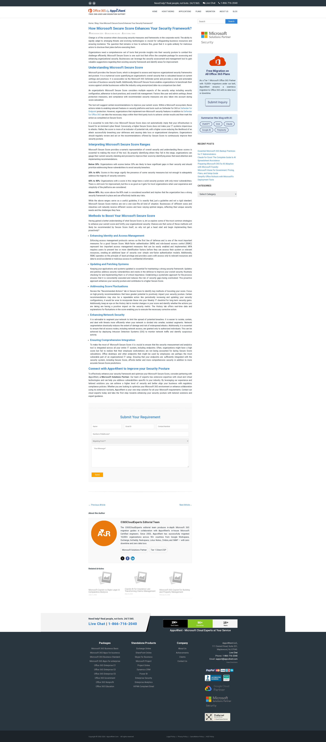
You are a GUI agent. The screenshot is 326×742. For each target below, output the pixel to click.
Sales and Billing (113, 33)
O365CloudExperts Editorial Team (140, 522)
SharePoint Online (144, 653)
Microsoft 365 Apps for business (105, 653)
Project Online (143, 665)
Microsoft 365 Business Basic (104, 648)
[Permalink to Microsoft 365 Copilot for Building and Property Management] (175, 578)
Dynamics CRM (143, 669)
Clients (182, 657)
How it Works (168, 11)
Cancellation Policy (197, 737)
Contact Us (182, 661)
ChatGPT (206, 124)
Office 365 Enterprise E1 (105, 665)
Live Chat (210, 3)
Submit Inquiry (217, 102)
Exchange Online (143, 648)
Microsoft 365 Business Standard (105, 657)
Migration (210, 11)
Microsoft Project (143, 661)
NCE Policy (210, 737)
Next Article (185, 505)
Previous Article (97, 505)
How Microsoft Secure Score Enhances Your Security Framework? (140, 28)
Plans (198, 11)
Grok (218, 124)
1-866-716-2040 (228, 3)
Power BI (143, 674)
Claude (229, 124)
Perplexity (221, 130)
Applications (185, 11)
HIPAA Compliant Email (143, 686)
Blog (235, 11)
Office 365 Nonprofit (105, 682)
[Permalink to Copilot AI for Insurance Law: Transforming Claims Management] (140, 577)
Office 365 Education (105, 686)
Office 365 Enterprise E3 (105, 669)
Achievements (182, 653)
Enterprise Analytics (144, 682)
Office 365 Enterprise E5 (105, 674)
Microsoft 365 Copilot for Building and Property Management (174, 591)
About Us (224, 11)
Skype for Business (143, 657)
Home (154, 11)
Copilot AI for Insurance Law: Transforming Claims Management (140, 590)
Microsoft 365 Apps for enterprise (105, 661)
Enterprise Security (143, 678)
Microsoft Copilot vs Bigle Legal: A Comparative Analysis (104, 591)
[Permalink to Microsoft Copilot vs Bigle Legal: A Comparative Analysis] (105, 578)
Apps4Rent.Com (112, 737)
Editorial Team (129, 33)
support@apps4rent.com (226, 659)
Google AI (206, 130)
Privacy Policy (183, 737)
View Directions (231, 662)
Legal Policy (171, 737)
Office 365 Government (105, 678)
